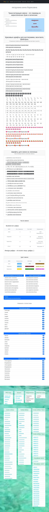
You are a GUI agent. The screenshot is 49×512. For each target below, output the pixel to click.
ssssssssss (21, 449)
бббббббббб (7, 415)
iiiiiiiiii (20, 429)
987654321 (35, 505)
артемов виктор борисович (11, 289)
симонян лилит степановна (11, 277)
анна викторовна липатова (32, 281)
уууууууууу (7, 451)
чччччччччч (7, 460)
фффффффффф (8, 453)
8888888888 (36, 429)
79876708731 (36, 501)
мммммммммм (8, 437)
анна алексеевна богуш (31, 291)
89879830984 (36, 483)
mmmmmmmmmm (23, 437)
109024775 (35, 437)
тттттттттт (7, 449)
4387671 (35, 467)
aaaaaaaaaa (21, 413)
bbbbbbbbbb (21, 415)
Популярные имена (24, 308)
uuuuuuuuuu (21, 453)
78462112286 (36, 485)
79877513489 (36, 499)
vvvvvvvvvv (21, 455)
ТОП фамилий (18, 400)
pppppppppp (21, 443)
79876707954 (36, 503)
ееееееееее (7, 423)
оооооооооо (7, 441)
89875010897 (36, 493)
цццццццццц (7, 457)
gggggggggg (21, 425)
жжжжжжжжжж (8, 425)
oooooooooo (21, 441)
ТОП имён (17, 398)
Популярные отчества (24, 358)
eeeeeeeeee (21, 421)
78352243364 (36, 469)
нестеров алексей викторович (11, 285)
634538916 (35, 481)
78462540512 (36, 473)
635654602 (35, 479)
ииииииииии (7, 429)
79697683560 (36, 491)
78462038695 (36, 487)
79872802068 (36, 495)
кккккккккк (7, 433)
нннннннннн (7, 439)
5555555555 (36, 423)
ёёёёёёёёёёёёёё (8, 478)
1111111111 (35, 415)
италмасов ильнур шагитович (11, 279)
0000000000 (36, 413)
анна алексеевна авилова (32, 279)
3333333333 (36, 419)
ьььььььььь (7, 470)
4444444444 (36, 421)
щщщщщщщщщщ (8, 464)
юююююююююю (8, 474)
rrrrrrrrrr (20, 447)
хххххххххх (7, 455)
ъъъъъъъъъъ (8, 466)
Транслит (24, 1)
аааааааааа (7, 413)
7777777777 (36, 427)
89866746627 (36, 477)
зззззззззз (7, 427)
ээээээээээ (7, 472)
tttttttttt (20, 451)
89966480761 (36, 471)
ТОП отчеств (18, 402)
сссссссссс (7, 447)
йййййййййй (7, 431)
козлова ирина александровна (11, 287)
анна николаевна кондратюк (32, 285)
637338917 (35, 475)
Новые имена (18, 395)
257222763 (35, 461)
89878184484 (36, 497)
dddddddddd (21, 419)
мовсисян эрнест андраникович (12, 281)
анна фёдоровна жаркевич (32, 277)
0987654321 (36, 489)
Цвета (32, 1)
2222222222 (36, 417)
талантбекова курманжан (10, 291)
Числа (28, 1)
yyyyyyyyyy (21, 462)
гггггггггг (6, 419)
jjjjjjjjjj (20, 431)
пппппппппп (7, 443)
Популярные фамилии (24, 333)
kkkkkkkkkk (21, 433)
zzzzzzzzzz (21, 464)
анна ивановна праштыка (32, 287)
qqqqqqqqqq (21, 445)
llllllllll (20, 435)
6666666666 (36, 425)
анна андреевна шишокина (32, 289)
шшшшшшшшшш (8, 462)
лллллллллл (7, 435)
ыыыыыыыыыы (8, 468)
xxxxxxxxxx (21, 460)
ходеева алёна (8, 283)
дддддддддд (7, 421)
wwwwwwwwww (22, 457)
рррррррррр (7, 445)
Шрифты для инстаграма (15, 1)
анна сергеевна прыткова (32, 283)
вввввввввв (7, 417)
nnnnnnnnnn (21, 439)
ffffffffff (20, 423)
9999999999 (36, 431)
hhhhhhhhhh (21, 427)
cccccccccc (21, 417)
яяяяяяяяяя (7, 476)
